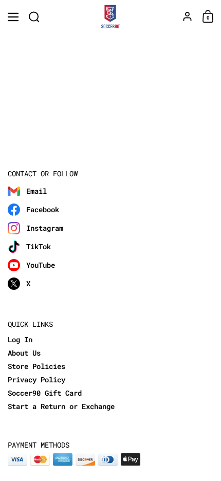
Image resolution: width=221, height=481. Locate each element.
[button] (34, 16)
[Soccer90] (111, 17)
